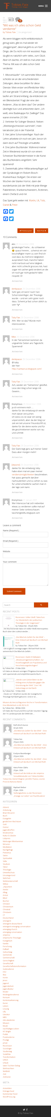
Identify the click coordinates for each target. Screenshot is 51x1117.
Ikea (4, 975)
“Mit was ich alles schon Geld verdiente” (22, 27)
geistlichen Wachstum (12, 821)
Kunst (5, 1003)
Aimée (5, 889)
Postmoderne (8, 1037)
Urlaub (5, 1063)
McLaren (6, 844)
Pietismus (7, 852)
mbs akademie (9, 1020)
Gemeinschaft (9, 957)
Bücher (6, 901)
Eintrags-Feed (8, 1091)
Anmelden (7, 1088)
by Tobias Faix (9, 32)
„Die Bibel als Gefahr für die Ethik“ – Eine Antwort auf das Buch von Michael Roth (32, 640)
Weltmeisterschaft (10, 881)
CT (4, 915)
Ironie (5, 977)
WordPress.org (9, 1097)
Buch (5, 816)
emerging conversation (12, 932)
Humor (6, 827)
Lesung (6, 1009)
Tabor (5, 867)
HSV (4, 972)
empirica (6, 935)
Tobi (42, 200)
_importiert (7, 887)
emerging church (10, 929)
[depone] (16, 464)
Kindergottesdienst (11, 994)
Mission (6, 1023)
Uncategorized (24, 32)
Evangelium (7, 941)
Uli (38, 200)
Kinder (5, 992)
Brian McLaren (9, 813)
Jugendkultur (8, 989)
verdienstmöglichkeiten (23, 474)
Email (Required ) (10, 541)
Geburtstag (7, 952)
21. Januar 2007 (30, 500)
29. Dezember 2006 (25, 244)
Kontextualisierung (10, 1000)
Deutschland (8, 918)
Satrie (5, 855)
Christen (6, 904)
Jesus (5, 980)
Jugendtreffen (8, 830)
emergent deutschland (12, 923)
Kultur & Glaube (9, 835)
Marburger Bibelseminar (13, 841)
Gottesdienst (8, 969)
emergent (7, 921)
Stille (5, 861)
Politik (5, 1034)
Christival (6, 909)
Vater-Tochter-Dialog (11, 1065)
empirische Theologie (12, 938)
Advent (6, 807)
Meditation (7, 847)
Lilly (4, 1011)
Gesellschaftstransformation (14, 966)
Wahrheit (6, 878)
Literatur (6, 1014)
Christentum (8, 906)
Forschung (7, 946)
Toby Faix (16, 317)
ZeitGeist (6, 1077)
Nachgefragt (8, 850)
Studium (6, 864)
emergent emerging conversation (17, 926)
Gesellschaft (8, 963)
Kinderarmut (8, 833)
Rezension (7, 1046)
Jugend (6, 983)
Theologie (7, 870)
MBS (5, 1017)
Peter (15, 204)
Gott (5, 824)
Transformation (9, 1057)
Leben (5, 1006)
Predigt (6, 1040)
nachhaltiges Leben (11, 1028)
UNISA (5, 1060)
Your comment (10, 561)
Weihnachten (8, 1068)
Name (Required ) (11, 530)
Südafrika (6, 1054)
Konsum (6, 997)
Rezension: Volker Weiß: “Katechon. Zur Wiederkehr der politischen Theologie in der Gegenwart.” (30, 620)
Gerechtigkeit (8, 960)
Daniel (6, 204)
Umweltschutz (9, 872)
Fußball (6, 949)
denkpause (17, 288)
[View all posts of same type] (11, 19)
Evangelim (7, 818)
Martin (32, 200)
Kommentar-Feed (10, 1094)
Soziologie (7, 1048)
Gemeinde (7, 955)
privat (5, 1043)
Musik (5, 1026)
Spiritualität (7, 858)
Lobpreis (6, 838)
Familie (5, 943)
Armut (5, 895)
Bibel (5, 898)
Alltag (5, 892)
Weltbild (6, 1071)
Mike (14, 336)
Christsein (7, 912)
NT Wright (7, 1031)
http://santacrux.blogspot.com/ (27, 368)
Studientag (7, 1051)
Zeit (4, 1074)
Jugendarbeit (8, 986)
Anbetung (7, 810)
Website (6, 551)
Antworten (17, 281)
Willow (5, 884)
